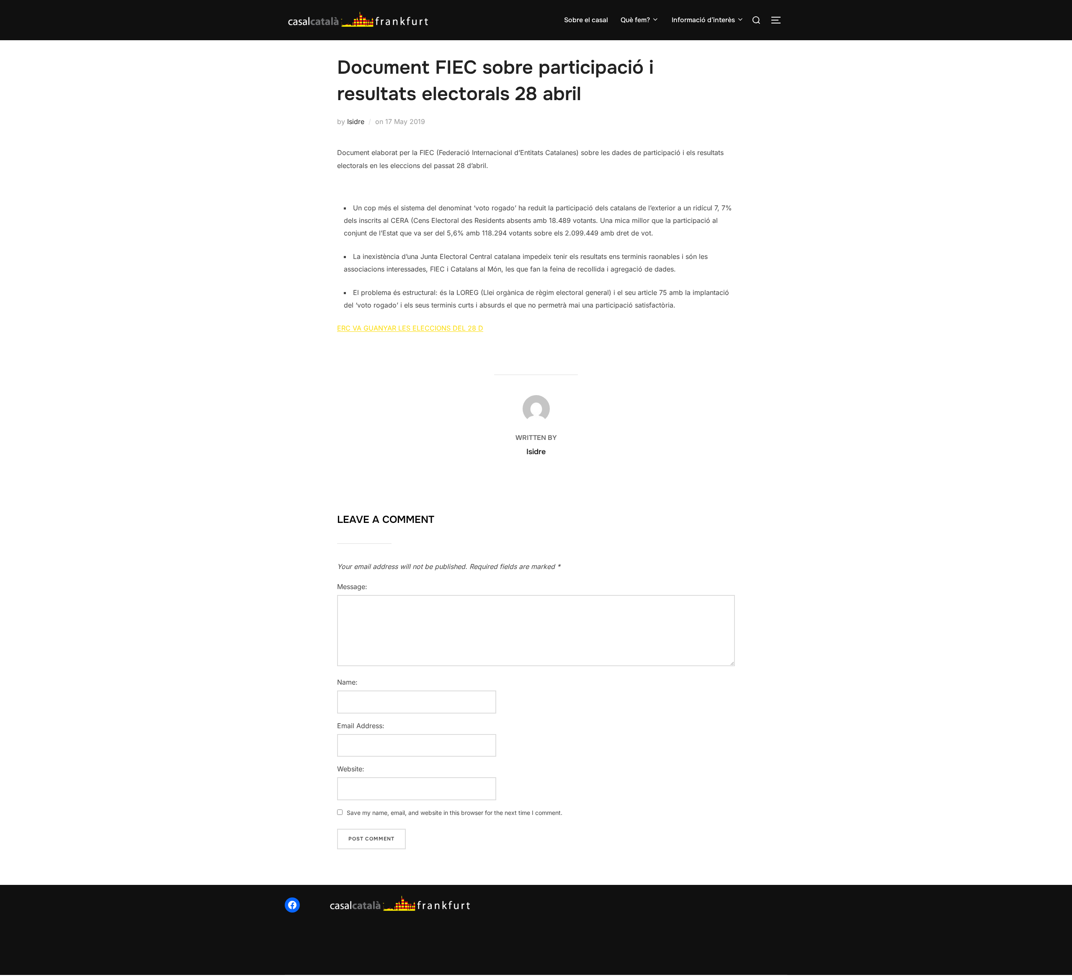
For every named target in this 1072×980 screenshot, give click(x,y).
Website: (350, 769)
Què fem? (635, 20)
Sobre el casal (586, 20)
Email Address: (360, 725)
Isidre (355, 121)
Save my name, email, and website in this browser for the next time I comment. (454, 812)
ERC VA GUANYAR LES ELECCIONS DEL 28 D (410, 328)
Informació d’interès (703, 20)
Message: (352, 586)
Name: (347, 682)
